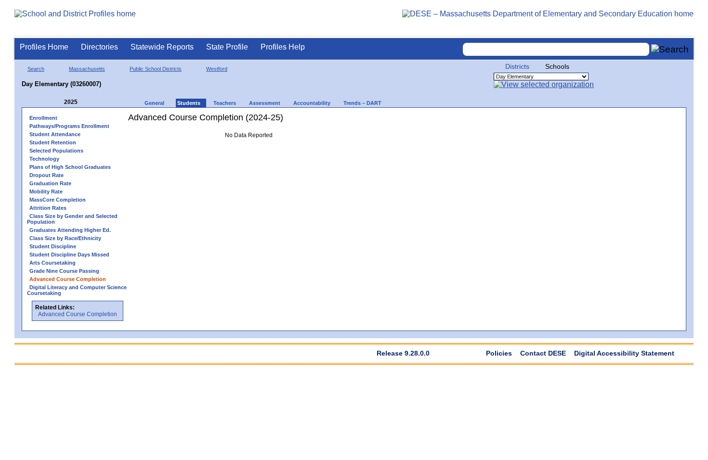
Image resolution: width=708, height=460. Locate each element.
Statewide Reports (162, 47)
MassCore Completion (57, 200)
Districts (517, 66)
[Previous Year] (57, 102)
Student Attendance (54, 134)
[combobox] (556, 49)
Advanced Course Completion (77, 314)
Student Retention (52, 142)
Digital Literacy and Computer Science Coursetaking (77, 290)
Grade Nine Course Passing (64, 271)
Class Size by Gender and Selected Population (72, 219)
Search (35, 69)
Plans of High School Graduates (70, 167)
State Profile (227, 47)
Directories (99, 47)
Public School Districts (156, 69)
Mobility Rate (46, 191)
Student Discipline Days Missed (69, 254)
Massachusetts (87, 69)
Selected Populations (56, 150)
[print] (308, 121)
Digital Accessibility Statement (624, 353)
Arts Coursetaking (52, 263)
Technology (44, 159)
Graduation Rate (50, 183)
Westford (216, 69)
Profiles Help (283, 47)
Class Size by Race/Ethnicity (65, 238)
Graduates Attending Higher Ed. (70, 230)
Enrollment (43, 118)
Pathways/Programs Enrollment (69, 126)
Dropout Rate (46, 175)
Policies (499, 353)
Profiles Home (44, 47)
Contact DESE (543, 353)
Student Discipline (52, 246)
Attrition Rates (47, 208)
